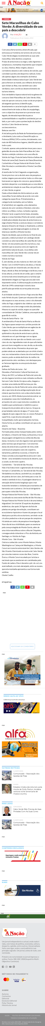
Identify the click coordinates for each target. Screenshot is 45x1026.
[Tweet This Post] (15, 43)
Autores (5, 994)
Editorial (5, 998)
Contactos (6, 996)
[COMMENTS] (34, 43)
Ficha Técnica (7, 1003)
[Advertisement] (22, 617)
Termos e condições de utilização (24, 1018)
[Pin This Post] (25, 43)
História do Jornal (9, 1005)
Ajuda (7, 1015)
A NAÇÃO (17, 35)
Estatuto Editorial (9, 1001)
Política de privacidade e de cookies (26, 1015)
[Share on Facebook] (10, 43)
